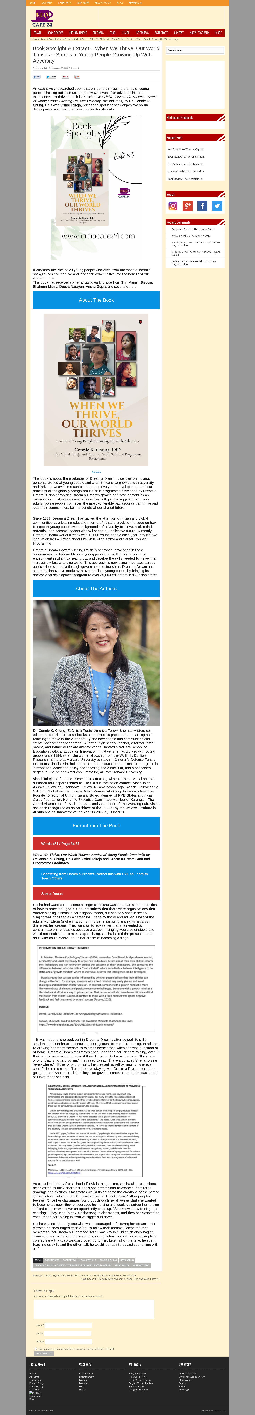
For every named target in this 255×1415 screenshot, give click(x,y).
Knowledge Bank (199, 33)
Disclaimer (83, 3)
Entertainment (78, 33)
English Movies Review (141, 1383)
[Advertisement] (161, 17)
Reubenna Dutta (181, 229)
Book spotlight (87, 1260)
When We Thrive (141, 1265)
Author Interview (187, 1373)
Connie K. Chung (108, 1260)
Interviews (142, 33)
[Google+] (188, 210)
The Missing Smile (204, 229)
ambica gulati (179, 235)
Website (40, 1341)
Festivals (98, 33)
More (218, 33)
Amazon (96, 471)
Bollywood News (137, 1373)
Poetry (182, 1383)
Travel (37, 33)
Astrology (161, 33)
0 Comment (74, 68)
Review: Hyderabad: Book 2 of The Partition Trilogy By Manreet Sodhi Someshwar (84, 1275)
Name (40, 1325)
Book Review (69, 1260)
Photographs (186, 1379)
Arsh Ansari (178, 261)
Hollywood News (138, 1376)
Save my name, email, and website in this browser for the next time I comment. (76, 1349)
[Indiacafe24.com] (42, 18)
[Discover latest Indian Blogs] (52, 1396)
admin (45, 68)
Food (113, 33)
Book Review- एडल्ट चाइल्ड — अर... (185, 178)
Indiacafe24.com (38, 39)
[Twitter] (217, 210)
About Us (46, 3)
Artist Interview (137, 1386)
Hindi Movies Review (140, 1379)
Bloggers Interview (138, 1389)
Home (32, 3)
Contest (179, 33)
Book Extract (52, 1260)
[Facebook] (202, 210)
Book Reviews (55, 33)
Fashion (83, 1379)
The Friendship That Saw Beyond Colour (196, 244)
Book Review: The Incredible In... (185, 171)
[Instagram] (173, 210)
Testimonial (135, 3)
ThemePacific (219, 1410)
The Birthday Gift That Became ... (186, 156)
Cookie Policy (36, 1386)
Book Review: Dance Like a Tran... (186, 149)
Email (39, 1333)
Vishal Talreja (122, 1265)
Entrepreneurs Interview (192, 1376)
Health (126, 33)
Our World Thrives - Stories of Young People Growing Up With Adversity (73, 1265)
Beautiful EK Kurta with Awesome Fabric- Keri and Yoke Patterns (120, 1278)
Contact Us (64, 3)
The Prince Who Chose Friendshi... (186, 163)
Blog (120, 3)
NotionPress (127, 1260)
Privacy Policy (103, 3)
